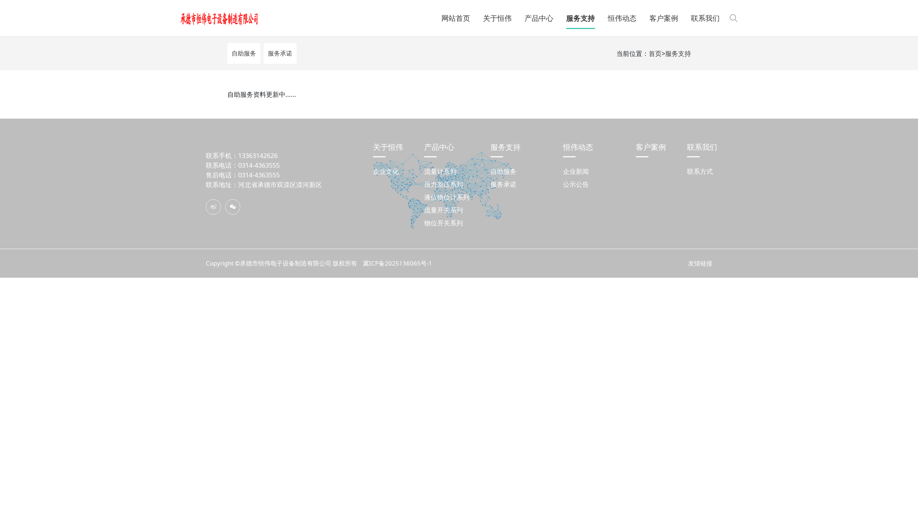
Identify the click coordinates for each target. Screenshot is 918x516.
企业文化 (386, 171)
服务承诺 (280, 53)
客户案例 (651, 147)
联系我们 (702, 147)
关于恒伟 (388, 147)
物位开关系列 (443, 223)
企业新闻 (576, 171)
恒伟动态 (578, 147)
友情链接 (700, 263)
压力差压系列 (443, 184)
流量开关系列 (443, 210)
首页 (655, 53)
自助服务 (244, 53)
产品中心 (439, 147)
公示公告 (576, 184)
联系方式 (700, 171)
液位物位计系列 (446, 197)
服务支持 (678, 53)
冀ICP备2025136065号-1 (397, 263)
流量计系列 (440, 171)
